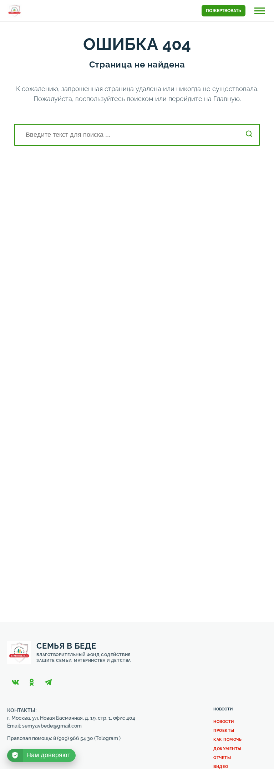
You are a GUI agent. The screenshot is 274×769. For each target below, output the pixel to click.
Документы (227, 748)
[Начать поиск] (249, 135)
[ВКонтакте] (15, 682)
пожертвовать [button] (223, 10)
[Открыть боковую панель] (260, 11)
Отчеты (222, 757)
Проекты (223, 730)
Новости (223, 721)
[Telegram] (48, 682)
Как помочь (227, 739)
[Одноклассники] (32, 682)
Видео (220, 766)
